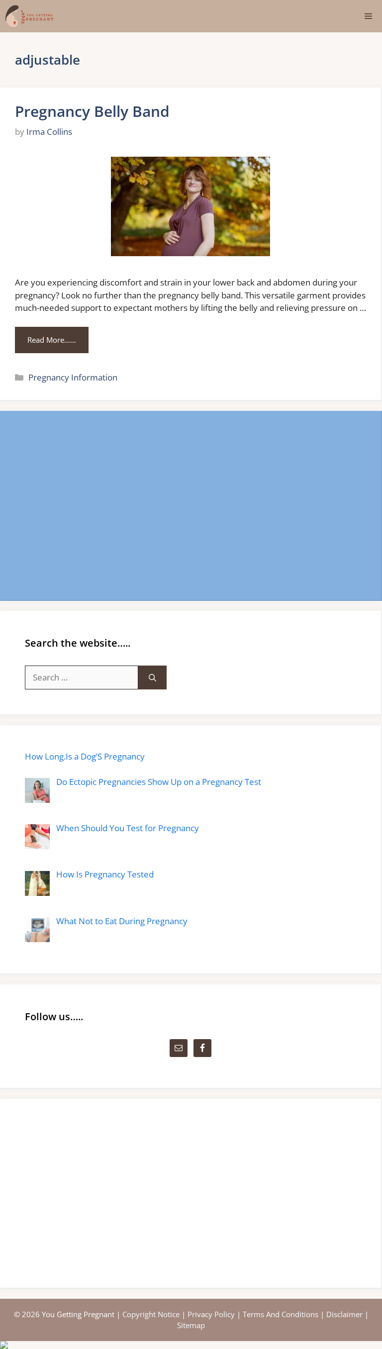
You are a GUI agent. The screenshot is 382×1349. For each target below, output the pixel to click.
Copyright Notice (151, 1314)
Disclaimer (344, 1314)
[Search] (152, 677)
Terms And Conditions (280, 1314)
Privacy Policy (211, 1314)
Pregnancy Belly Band (92, 111)
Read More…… (51, 340)
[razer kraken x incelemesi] (191, 1345)
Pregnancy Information (72, 377)
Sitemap (191, 1325)
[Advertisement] (190, 505)
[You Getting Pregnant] (29, 16)
